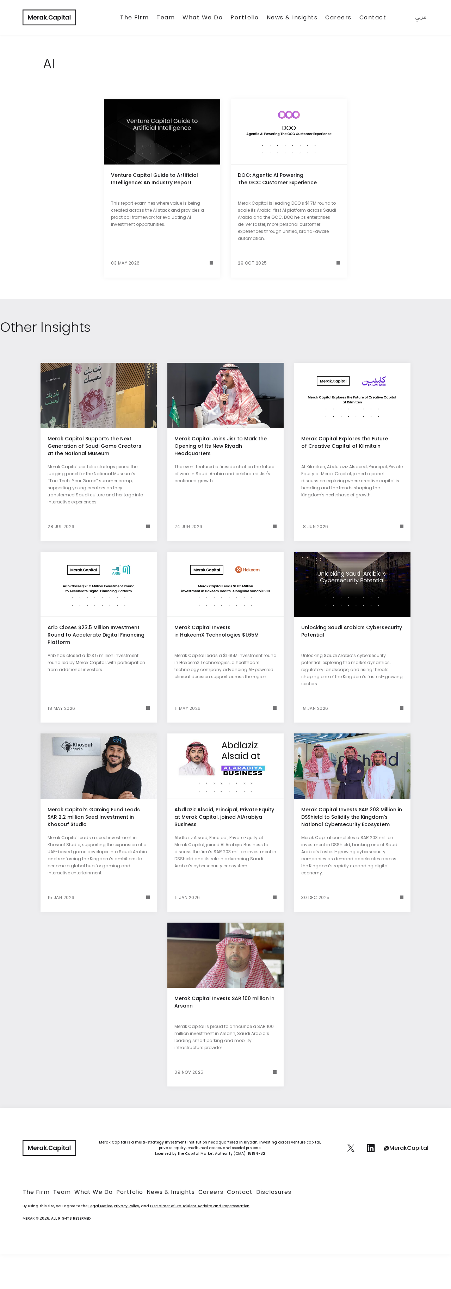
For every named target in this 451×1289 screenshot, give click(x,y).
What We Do (203, 17)
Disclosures (273, 1192)
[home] (49, 17)
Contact (373, 17)
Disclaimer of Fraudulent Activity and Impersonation (199, 1206)
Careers (338, 17)
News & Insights (292, 17)
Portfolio (244, 17)
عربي (421, 18)
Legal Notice (100, 1206)
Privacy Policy (126, 1206)
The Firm (134, 17)
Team (165, 17)
